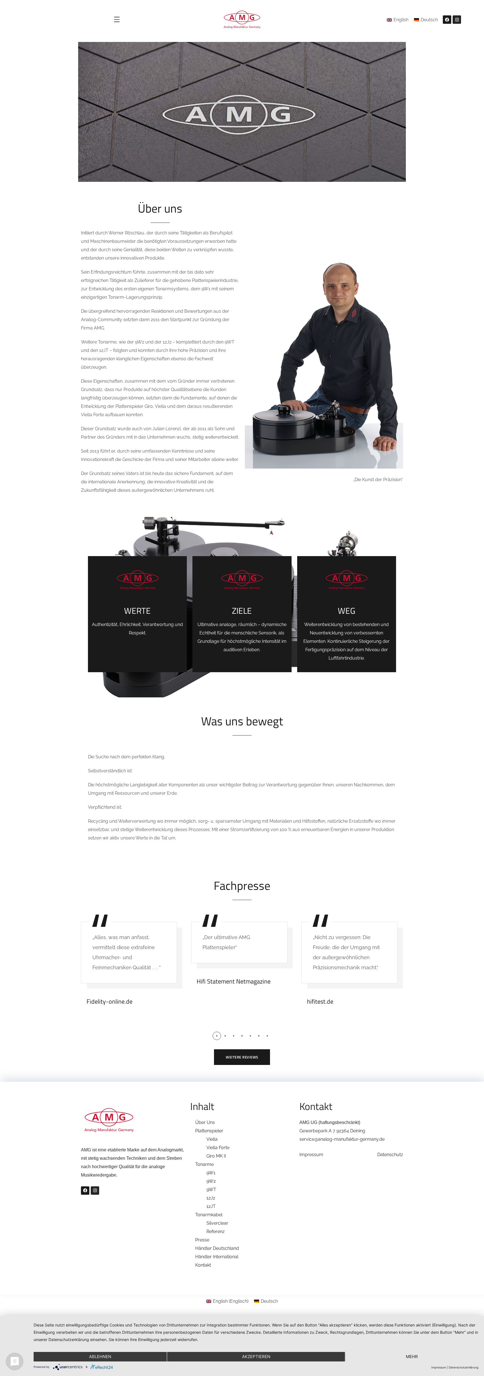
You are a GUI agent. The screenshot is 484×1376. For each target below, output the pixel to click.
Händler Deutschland (217, 1248)
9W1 (210, 1172)
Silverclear (217, 1223)
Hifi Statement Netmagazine (234, 981)
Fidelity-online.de (109, 1001)
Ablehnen (100, 1356)
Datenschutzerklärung (463, 1367)
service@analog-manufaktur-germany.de (342, 1139)
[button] (217, 1036)
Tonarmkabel (208, 1214)
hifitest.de (320, 1001)
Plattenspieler (209, 1130)
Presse (202, 1240)
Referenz (215, 1231)
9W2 (211, 1181)
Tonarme (204, 1164)
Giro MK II (216, 1156)
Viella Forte (217, 1147)
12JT (211, 1206)
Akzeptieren (256, 1356)
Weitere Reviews (242, 1057)
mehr (412, 1356)
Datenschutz (390, 1154)
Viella (212, 1139)
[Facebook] (447, 19)
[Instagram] (457, 19)
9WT (211, 1189)
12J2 (210, 1198)
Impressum (311, 1154)
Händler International (216, 1256)
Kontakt (203, 1265)
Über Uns (205, 1122)
